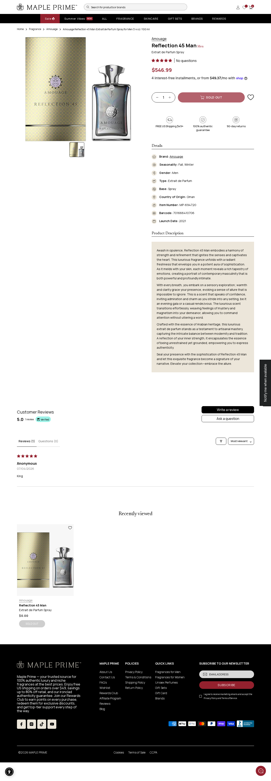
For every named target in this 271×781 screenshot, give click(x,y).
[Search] (88, 7)
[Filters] (221, 441)
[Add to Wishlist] (250, 97)
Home (20, 29)
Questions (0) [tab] (48, 441)
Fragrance (35, 29)
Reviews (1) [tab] (27, 441)
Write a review (228, 409)
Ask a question (228, 418)
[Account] (238, 7)
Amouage (52, 29)
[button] (162, 60)
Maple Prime (38, 752)
